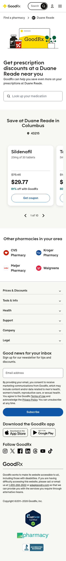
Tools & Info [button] (10, 300)
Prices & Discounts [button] (15, 290)
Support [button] (8, 320)
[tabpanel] (33, 181)
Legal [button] (6, 340)
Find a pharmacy (14, 18)
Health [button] (7, 310)
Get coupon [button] (30, 198)
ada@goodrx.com (39, 485)
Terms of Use (38, 396)
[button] (38, 6)
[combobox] (33, 96)
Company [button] (9, 330)
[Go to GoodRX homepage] (11, 6)
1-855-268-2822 (17, 485)
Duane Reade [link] (45, 18)
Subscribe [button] (45, 413)
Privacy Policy (29, 399)
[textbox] (33, 373)
